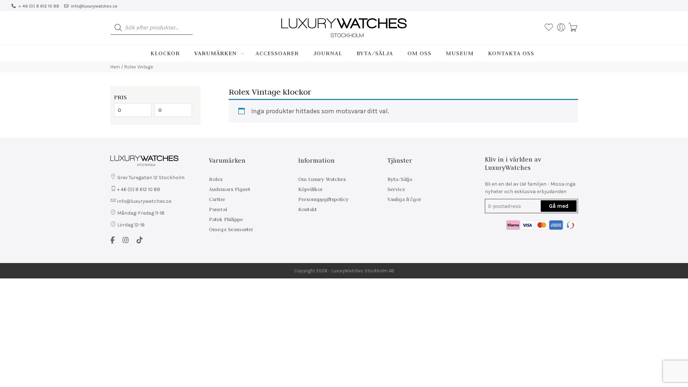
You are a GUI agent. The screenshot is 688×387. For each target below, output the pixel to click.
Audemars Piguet (229, 189)
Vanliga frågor (404, 199)
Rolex (216, 179)
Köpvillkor (310, 189)
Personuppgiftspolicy (323, 199)
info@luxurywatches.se (94, 6)
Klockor (165, 53)
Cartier (217, 199)
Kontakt (307, 209)
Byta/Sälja (375, 53)
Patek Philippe (226, 219)
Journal (327, 53)
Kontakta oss (511, 53)
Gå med (558, 206)
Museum (460, 53)
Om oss (419, 53)
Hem (115, 67)
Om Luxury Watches (322, 179)
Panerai (218, 209)
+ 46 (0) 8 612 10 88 (38, 6)
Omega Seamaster (231, 229)
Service (396, 189)
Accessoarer (277, 53)
